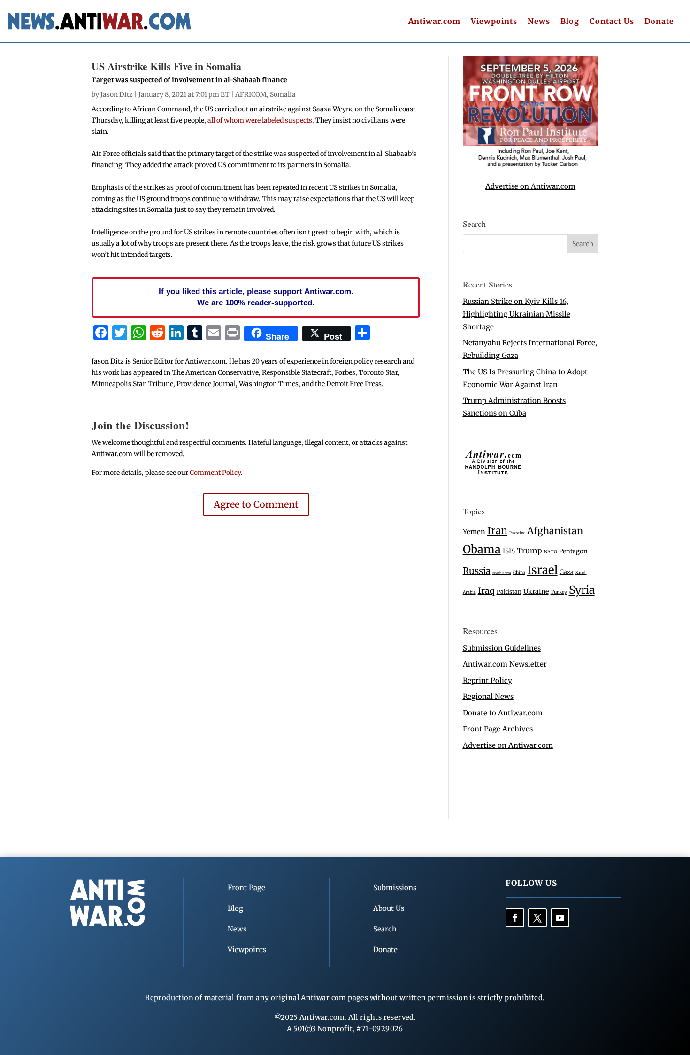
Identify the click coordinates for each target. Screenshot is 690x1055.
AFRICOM (251, 94)
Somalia (283, 94)
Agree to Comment (256, 504)
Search (385, 928)
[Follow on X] (537, 917)
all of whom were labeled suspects (259, 120)
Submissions (394, 887)
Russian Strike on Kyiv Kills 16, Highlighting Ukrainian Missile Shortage (516, 314)
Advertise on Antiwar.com (530, 186)
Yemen (474, 532)
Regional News (488, 696)
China (519, 572)
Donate (659, 22)
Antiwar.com (434, 22)
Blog (569, 22)
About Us (388, 908)
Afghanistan (555, 530)
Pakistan (509, 591)
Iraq (486, 590)
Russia (477, 571)
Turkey (559, 592)
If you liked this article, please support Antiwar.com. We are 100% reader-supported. (256, 297)
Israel (542, 570)
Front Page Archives (498, 728)
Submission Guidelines (502, 648)
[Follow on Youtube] (560, 917)
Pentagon (573, 551)
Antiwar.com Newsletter (505, 663)
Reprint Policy (487, 680)
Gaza (567, 571)
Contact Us (612, 22)
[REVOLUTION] (530, 165)
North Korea (501, 573)
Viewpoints (494, 22)
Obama (482, 549)
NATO (550, 552)
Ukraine (536, 591)
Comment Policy (215, 472)
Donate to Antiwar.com (503, 712)
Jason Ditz (116, 94)
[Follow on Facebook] (515, 917)
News (539, 22)
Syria (582, 590)
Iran (497, 530)
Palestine (517, 532)
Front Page (246, 887)
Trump (529, 550)
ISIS (509, 551)
